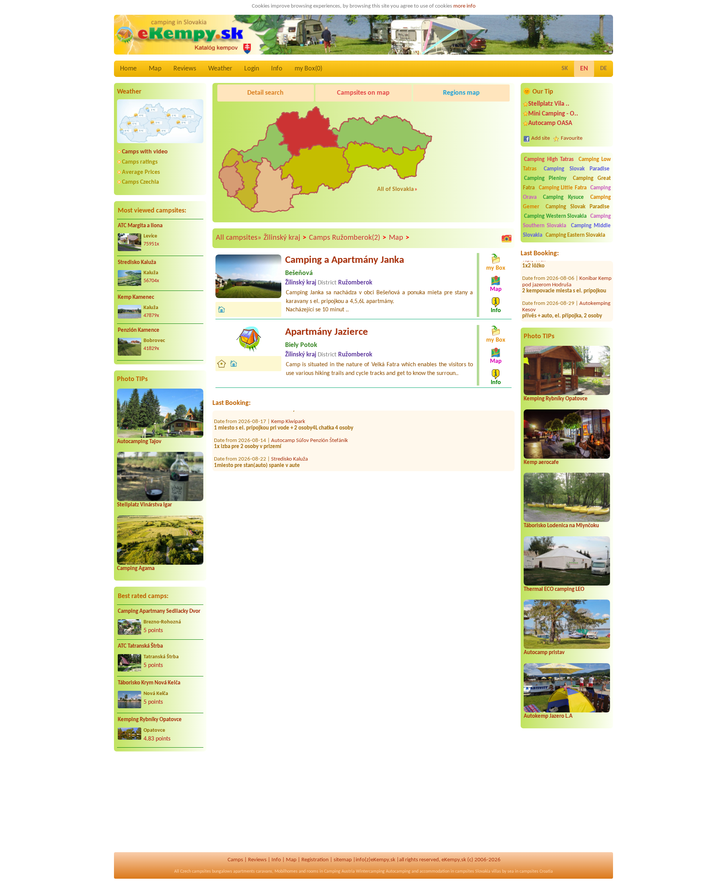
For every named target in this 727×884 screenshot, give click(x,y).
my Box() (308, 68)
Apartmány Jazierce (326, 332)
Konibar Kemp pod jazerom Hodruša (567, 265)
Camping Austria (339, 871)
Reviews (184, 68)
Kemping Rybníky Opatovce (150, 720)
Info (276, 68)
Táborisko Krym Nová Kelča (149, 683)
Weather (220, 68)
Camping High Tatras (549, 159)
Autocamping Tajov (139, 442)
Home (128, 68)
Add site (540, 138)
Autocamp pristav (544, 653)
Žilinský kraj (285, 238)
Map (155, 68)
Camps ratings (140, 162)
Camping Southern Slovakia (567, 221)
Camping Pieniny (545, 178)
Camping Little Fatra (563, 188)
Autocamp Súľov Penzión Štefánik (309, 424)
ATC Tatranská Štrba (140, 646)
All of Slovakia (395, 189)
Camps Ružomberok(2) (347, 238)
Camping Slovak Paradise (577, 169)
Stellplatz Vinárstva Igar (144, 505)
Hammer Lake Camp (294, 461)
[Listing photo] (506, 238)
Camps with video (145, 152)
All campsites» (238, 238)
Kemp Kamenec (136, 297)
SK (565, 69)
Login (251, 68)
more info (464, 6)
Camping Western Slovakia (555, 216)
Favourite (571, 138)
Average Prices (141, 172)
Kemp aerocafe (541, 462)
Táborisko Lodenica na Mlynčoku (561, 526)
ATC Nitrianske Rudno (555, 315)
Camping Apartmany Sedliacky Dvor (159, 611)
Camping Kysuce (563, 197)
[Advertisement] (160, 806)
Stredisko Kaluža (137, 263)
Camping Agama (135, 569)
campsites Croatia (536, 871)
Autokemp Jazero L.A (548, 716)
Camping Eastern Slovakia (575, 235)
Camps (235, 860)
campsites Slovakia (472, 871)
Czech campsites (195, 871)
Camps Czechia (140, 182)
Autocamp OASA (550, 123)
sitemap (343, 860)
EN (584, 68)
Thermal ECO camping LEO (554, 589)
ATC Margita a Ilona (140, 226)
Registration (315, 860)
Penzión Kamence (138, 330)
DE (603, 69)
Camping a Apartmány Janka (344, 260)
